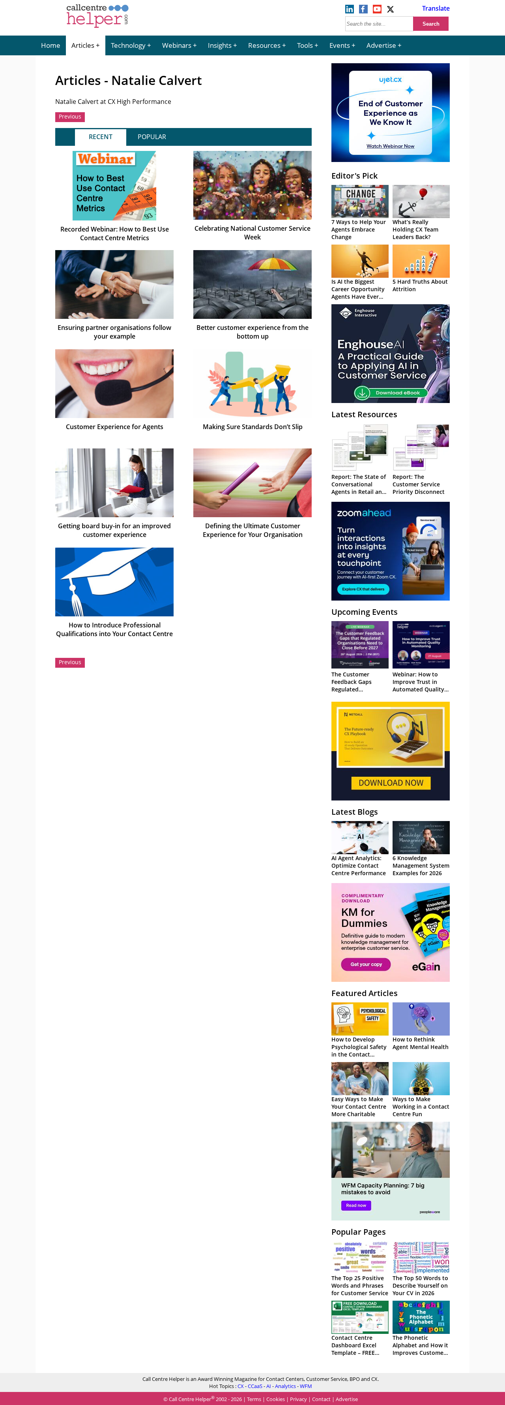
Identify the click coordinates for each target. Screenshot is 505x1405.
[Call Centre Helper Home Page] (97, 28)
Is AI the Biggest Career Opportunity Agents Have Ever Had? (358, 293)
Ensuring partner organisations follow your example (114, 332)
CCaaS (255, 1386)
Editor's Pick (354, 175)
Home (50, 45)
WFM (306, 1386)
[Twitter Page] (391, 11)
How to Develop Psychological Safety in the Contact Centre (359, 1051)
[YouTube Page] (377, 11)
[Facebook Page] (363, 11)
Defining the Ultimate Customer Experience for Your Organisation (253, 530)
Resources (264, 45)
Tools (305, 45)
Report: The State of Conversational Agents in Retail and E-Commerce (358, 488)
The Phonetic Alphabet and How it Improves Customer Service (420, 1349)
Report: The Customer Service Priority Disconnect (419, 484)
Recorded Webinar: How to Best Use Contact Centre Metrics (114, 233)
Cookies (275, 1399)
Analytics (285, 1386)
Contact (321, 1399)
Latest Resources (364, 414)
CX (241, 1386)
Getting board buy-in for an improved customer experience (114, 530)
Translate (436, 8)
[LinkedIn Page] (349, 11)
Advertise (381, 45)
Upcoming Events (364, 611)
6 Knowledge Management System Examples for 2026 (421, 865)
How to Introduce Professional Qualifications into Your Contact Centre (114, 629)
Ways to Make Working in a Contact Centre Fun (421, 1106)
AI (268, 1386)
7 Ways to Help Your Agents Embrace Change (358, 229)
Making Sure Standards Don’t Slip (253, 426)
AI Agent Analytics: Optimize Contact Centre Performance (358, 865)
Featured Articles (364, 993)
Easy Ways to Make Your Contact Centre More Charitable (358, 1106)
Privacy (298, 1399)
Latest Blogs (354, 811)
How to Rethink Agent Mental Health (421, 1043)
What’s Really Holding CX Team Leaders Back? (415, 229)
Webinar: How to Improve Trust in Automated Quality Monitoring (418, 685)
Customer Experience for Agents (114, 426)
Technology (128, 45)
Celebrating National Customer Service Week (252, 232)
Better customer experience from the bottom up (252, 332)
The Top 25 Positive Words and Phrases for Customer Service (359, 1285)
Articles (82, 45)
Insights (220, 45)
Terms (254, 1399)
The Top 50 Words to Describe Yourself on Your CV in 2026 (420, 1285)
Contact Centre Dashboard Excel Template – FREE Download (353, 1349)
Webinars (176, 45)
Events (339, 45)
